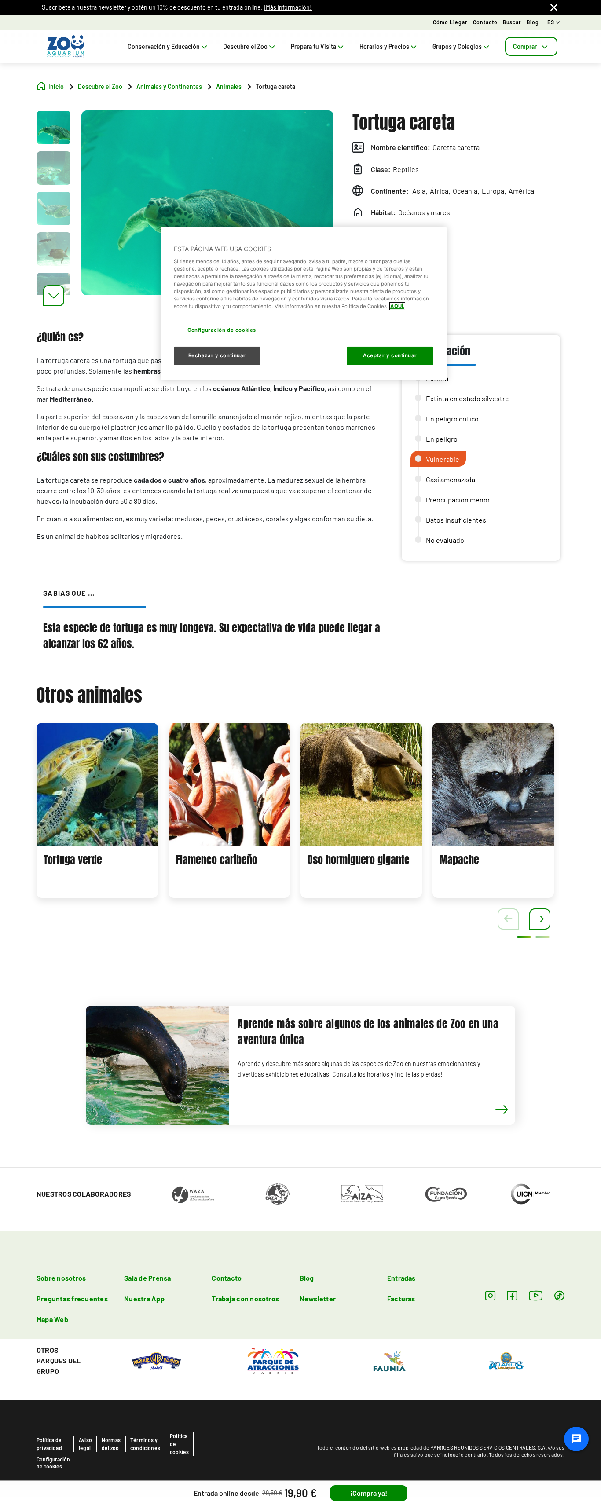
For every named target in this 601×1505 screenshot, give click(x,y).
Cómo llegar (450, 22)
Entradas (401, 1278)
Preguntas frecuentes (72, 1298)
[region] (304, 303)
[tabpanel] (97, 810)
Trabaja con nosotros (245, 1298)
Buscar (512, 22)
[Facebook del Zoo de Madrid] (512, 1295)
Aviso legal (85, 1444)
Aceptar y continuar (390, 355)
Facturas (401, 1298)
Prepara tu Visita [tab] (313, 46)
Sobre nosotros (61, 1278)
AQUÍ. (397, 306)
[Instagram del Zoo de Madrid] (490, 1295)
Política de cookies (179, 1444)
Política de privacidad (49, 1444)
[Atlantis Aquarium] (506, 1359)
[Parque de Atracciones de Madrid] (273, 1359)
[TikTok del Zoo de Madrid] (559, 1295)
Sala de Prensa (147, 1278)
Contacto (485, 22)
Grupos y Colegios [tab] (457, 46)
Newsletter (318, 1298)
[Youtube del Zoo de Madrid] (536, 1295)
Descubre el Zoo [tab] (245, 46)
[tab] (531, 46)
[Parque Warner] (156, 1359)
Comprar (525, 46)
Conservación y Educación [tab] (164, 46)
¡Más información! (288, 7)
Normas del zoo (111, 1444)
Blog (533, 22)
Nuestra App (144, 1298)
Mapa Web (52, 1319)
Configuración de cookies (53, 1462)
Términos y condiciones (145, 1444)
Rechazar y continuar (217, 355)
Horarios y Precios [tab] (384, 46)
